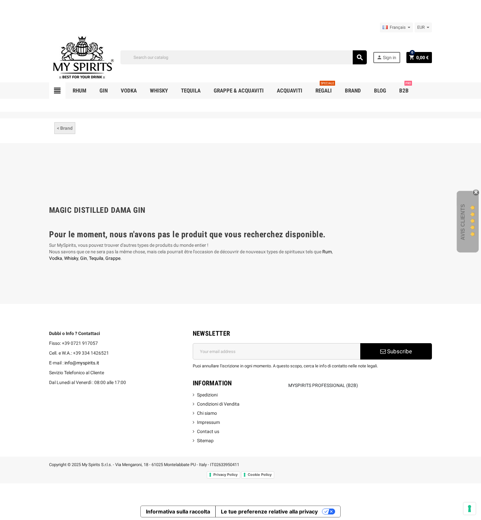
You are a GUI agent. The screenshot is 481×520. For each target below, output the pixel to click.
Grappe (112, 258)
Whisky (71, 258)
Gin (83, 258)
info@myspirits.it (81, 362)
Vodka (55, 258)
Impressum (208, 422)
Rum (327, 251)
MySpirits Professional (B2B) (323, 385)
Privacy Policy (225, 474)
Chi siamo (207, 413)
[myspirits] (82, 56)
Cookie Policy (260, 474)
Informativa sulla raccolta (178, 511)
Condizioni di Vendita (218, 404)
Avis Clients (463, 222)
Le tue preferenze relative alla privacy (269, 511)
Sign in (386, 57)
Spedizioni (207, 394)
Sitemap (205, 440)
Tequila (96, 258)
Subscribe (399, 351)
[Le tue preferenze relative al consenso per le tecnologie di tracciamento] (469, 508)
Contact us (208, 431)
